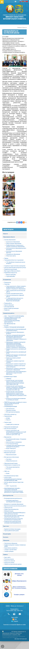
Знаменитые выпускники (10, 269)
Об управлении (7, 279)
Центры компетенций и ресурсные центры (15, 267)
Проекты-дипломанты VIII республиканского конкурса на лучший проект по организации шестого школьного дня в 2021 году (16, 432)
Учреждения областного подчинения (13, 260)
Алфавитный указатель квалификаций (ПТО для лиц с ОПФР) (16, 355)
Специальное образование (13, 254)
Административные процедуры (12, 529)
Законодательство (8, 495)
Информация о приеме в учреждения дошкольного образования (15, 369)
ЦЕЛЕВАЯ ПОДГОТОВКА (10, 376)
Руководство (7, 282)
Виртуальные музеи (11, 454)
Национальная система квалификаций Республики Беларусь (16, 330)
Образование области (9, 237)
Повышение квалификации (11, 427)
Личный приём (7, 534)
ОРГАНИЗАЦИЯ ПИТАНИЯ (10, 406)
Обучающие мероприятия (12, 467)
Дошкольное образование (13, 241)
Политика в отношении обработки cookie (14, 624)
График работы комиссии (12, 424)
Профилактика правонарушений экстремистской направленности (12, 522)
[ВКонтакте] (21, 222)
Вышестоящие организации (11, 308)
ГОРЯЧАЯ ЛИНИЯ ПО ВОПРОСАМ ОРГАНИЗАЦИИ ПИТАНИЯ (12, 318)
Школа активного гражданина (14, 442)
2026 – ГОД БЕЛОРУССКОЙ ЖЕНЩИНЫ (14, 316)
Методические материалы (13, 412)
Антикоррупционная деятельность (13, 498)
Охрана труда (7, 422)
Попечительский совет (10, 451)
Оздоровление (8, 416)
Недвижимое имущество (10, 272)
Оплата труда (7, 477)
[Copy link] (26, 222)
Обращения (6, 540)
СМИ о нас (6, 471)
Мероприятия (7, 437)
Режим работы (8, 303)
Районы (6, 258)
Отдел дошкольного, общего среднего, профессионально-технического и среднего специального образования (16, 287)
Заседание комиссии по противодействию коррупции (13, 501)
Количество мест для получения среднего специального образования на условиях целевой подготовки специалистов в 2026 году (15, 388)
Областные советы (11, 255)
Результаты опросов (9, 560)
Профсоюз (7, 310)
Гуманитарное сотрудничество (12, 465)
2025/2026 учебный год (10, 414)
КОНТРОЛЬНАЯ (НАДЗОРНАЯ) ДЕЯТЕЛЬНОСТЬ (12, 321)
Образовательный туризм (10, 463)
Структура (7, 284)
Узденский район (10, 276)
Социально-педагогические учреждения (14, 265)
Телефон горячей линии (10, 549)
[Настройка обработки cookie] (2, 646)
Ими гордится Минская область (12, 271)
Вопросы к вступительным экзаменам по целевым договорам (16, 399)
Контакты (8, 468)
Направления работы (8, 313)
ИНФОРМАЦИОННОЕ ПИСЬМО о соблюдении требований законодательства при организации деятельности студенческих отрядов (13, 490)
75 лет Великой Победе (12, 443)
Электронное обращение (10, 543)
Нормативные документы (10, 548)
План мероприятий (9, 306)
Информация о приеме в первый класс (16, 363)
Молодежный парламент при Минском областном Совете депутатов (14, 516)
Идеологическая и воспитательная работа (15, 506)
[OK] (24, 222)
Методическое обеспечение (11, 457)
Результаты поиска (9, 562)
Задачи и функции (9, 305)
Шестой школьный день (10, 428)
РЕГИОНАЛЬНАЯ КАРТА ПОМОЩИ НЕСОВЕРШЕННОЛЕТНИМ (12, 480)
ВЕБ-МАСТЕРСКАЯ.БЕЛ (21, 639)
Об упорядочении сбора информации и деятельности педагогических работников (16, 373)
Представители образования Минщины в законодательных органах (14, 513)
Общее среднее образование (13, 243)
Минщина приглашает (10, 452)
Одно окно (6, 526)
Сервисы (5, 554)
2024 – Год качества (11, 486)
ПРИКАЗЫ (8, 378)
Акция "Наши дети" (11, 448)
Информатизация (8, 511)
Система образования (10, 239)
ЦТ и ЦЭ (6, 325)
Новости (24, 27)
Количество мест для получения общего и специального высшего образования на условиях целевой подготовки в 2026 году (15, 382)
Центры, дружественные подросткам (13, 482)
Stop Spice (8, 459)
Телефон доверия (8, 551)
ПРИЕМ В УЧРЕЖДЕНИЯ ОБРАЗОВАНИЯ (14, 327)
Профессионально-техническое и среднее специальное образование (15, 246)
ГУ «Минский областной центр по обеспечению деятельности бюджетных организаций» (14, 299)
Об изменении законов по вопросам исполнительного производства (13, 519)
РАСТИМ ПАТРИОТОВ (9, 323)
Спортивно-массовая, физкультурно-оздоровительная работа (15, 446)
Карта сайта (7, 557)
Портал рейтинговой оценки (11, 530)
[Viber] (19, 222)
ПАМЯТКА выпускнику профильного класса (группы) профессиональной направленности (15, 403)
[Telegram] (17, 222)
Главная (19, 27)
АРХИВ (8, 418)
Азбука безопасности (11, 461)
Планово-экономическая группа (14, 293)
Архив (7, 473)
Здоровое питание (11, 410)
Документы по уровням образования (13, 504)
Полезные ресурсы (9, 559)
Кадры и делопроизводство (11, 509)
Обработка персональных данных (13, 564)
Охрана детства (8, 507)
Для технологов (10, 408)
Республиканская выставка (11, 475)
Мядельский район (11, 274)
